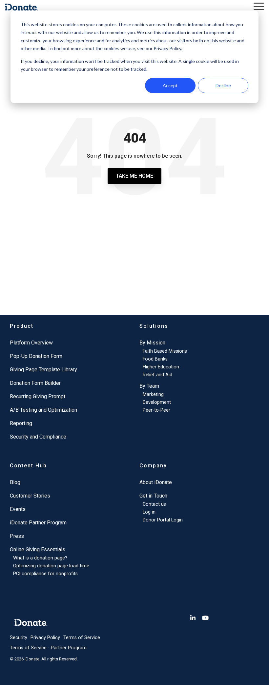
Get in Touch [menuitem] (153, 496)
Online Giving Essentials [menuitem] (37, 549)
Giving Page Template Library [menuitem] (43, 369)
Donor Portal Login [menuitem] (163, 520)
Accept (170, 85)
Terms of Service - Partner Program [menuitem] (48, 648)
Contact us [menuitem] (154, 504)
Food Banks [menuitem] (155, 359)
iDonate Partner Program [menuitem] (38, 522)
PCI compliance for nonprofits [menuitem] (45, 574)
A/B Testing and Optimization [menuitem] (43, 410)
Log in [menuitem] (149, 512)
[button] (259, 6)
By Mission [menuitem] (152, 343)
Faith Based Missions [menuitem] (165, 351)
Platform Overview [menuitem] (31, 343)
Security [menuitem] (18, 637)
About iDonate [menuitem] (155, 482)
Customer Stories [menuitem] (30, 496)
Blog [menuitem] (15, 482)
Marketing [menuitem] (153, 394)
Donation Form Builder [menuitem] (35, 383)
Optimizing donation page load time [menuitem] (51, 566)
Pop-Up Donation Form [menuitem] (36, 356)
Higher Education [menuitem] (161, 367)
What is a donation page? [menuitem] (40, 558)
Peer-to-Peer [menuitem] (156, 410)
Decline (223, 85)
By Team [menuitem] (149, 386)
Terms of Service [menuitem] (81, 637)
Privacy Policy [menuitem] (45, 637)
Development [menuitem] (157, 402)
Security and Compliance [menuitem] (38, 437)
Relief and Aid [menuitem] (157, 375)
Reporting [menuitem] (21, 423)
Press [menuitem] (17, 536)
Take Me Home (134, 176)
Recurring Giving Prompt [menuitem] (37, 396)
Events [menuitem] (18, 509)
